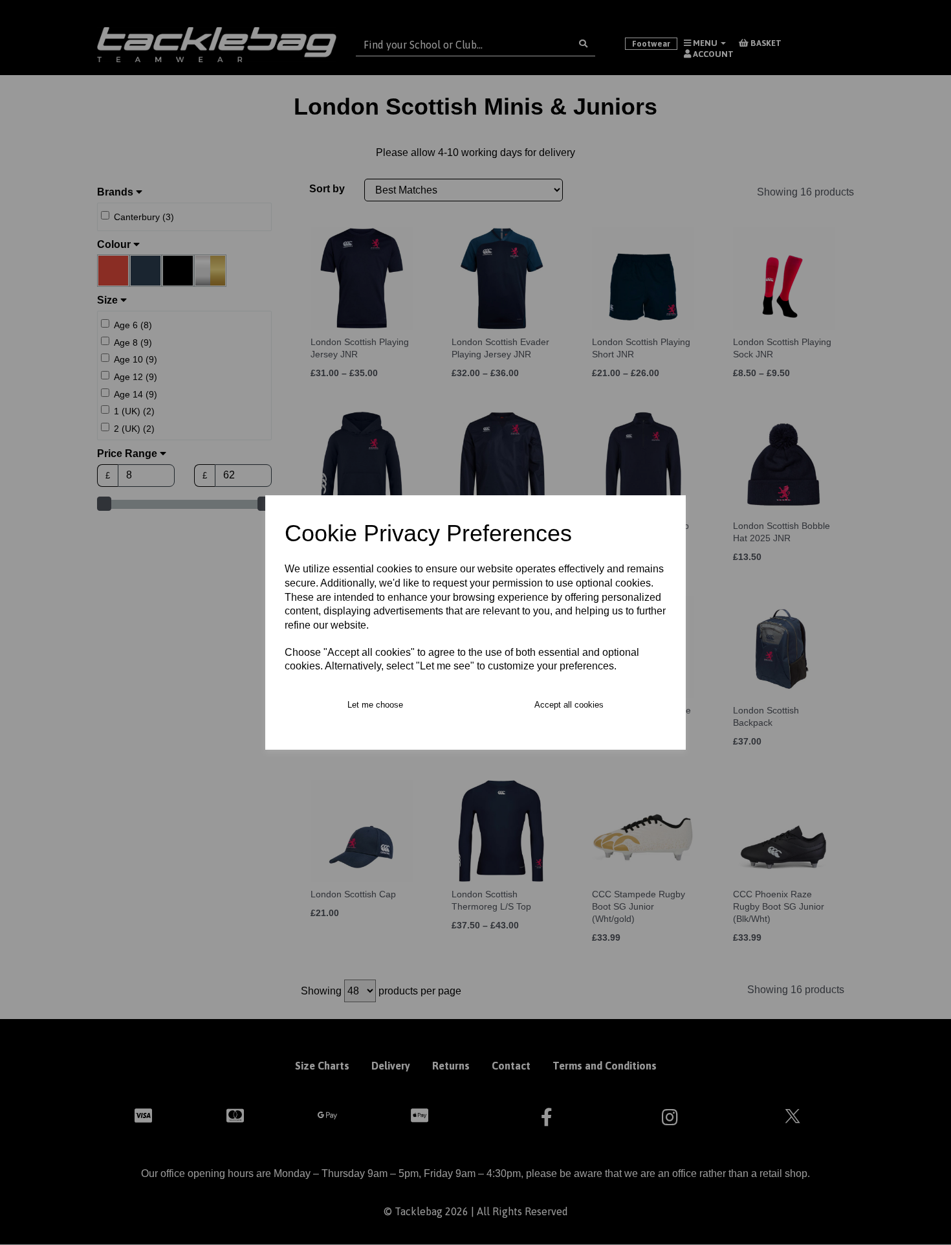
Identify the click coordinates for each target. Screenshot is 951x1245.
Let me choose (375, 705)
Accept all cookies (569, 705)
